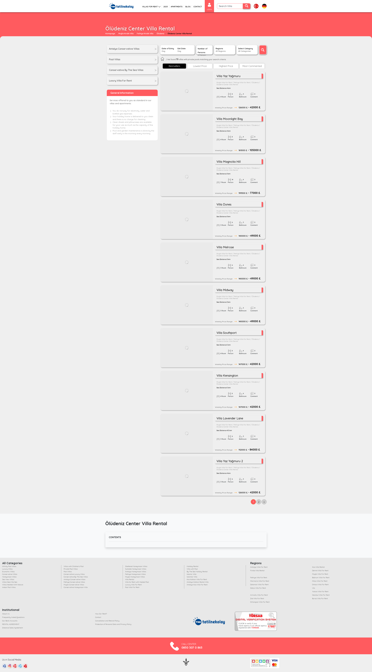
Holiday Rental (192, 566)
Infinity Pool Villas (9, 566)
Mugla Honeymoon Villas (135, 577)
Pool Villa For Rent (132, 587)
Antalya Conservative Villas (74, 579)
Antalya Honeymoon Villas (135, 571)
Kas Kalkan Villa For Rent (197, 579)
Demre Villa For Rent (320, 570)
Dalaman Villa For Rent (259, 584)
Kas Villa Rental (318, 567)
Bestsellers (174, 66)
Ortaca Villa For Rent (320, 584)
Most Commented (252, 66)
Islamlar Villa (192, 577)
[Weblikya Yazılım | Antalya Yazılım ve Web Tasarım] (186, 661)
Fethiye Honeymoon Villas (135, 574)
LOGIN (209, 9)
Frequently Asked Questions (13, 617)
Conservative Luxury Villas (74, 574)
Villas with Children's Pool (74, 566)
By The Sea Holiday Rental (197, 571)
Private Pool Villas (71, 569)
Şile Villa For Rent (257, 598)
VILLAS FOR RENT (150, 6)
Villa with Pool (192, 569)
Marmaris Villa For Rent (259, 581)
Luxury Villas (7, 569)
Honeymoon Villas (9, 577)
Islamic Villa (191, 574)
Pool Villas (68, 571)
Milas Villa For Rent (319, 581)
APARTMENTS (177, 6)
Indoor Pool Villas (9, 587)
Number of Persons (202, 51)
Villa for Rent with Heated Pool (137, 582)
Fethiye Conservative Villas (74, 582)
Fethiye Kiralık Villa (145, 33)
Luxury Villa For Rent (133, 585)
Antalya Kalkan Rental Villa (198, 582)
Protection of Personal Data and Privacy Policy (113, 624)
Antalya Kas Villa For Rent (197, 585)
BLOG (188, 6)
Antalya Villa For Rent (259, 567)
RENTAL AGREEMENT (10, 624)
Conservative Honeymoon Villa (76, 587)
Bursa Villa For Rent (320, 598)
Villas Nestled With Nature (12, 585)
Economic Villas (8, 571)
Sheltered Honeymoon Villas (136, 566)
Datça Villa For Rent (258, 588)
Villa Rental (129, 579)
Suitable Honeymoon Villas (135, 569)
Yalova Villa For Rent (320, 591)
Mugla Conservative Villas (74, 585)
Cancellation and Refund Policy (107, 621)
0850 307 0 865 (191, 647)
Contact (98, 617)
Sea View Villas (8, 579)
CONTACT (197, 6)
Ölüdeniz (160, 33)
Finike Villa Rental (257, 570)
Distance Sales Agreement (12, 628)
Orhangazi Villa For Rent (260, 602)
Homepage (110, 33)
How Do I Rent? (101, 614)
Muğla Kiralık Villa (126, 33)
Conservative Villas (9, 574)
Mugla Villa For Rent (320, 574)
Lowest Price (200, 66)
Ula (313, 588)
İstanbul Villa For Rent (321, 595)
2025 (165, 6)
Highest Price (226, 66)
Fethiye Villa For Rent (258, 577)
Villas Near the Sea (9, 582)
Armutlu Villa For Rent (259, 595)
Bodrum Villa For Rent (320, 577)
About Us (5, 614)
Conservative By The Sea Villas (76, 577)
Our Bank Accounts (9, 621)
